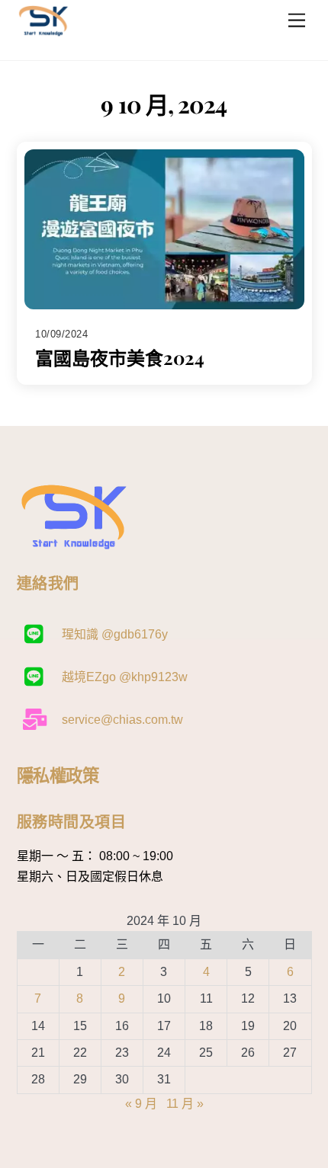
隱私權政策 (58, 774)
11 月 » (185, 1103)
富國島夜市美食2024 (119, 357)
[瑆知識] (43, 33)
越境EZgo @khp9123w (123, 676)
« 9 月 (141, 1103)
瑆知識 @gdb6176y (113, 634)
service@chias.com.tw (121, 719)
